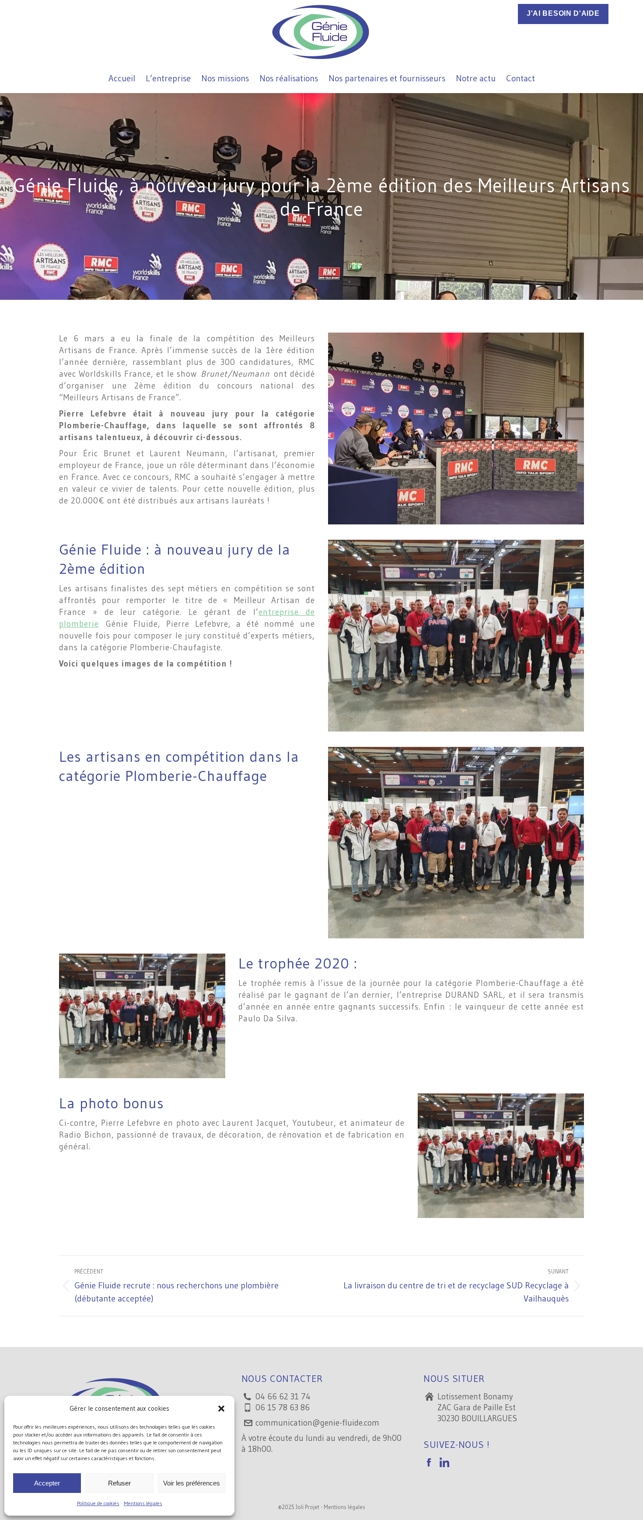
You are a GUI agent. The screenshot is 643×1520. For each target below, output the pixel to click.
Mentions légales (143, 1503)
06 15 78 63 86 (282, 1407)
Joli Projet (307, 1506)
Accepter (47, 1483)
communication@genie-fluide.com (317, 1423)
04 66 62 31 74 (283, 1397)
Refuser (119, 1483)
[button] (221, 1408)
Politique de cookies (98, 1503)
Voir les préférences (191, 1483)
